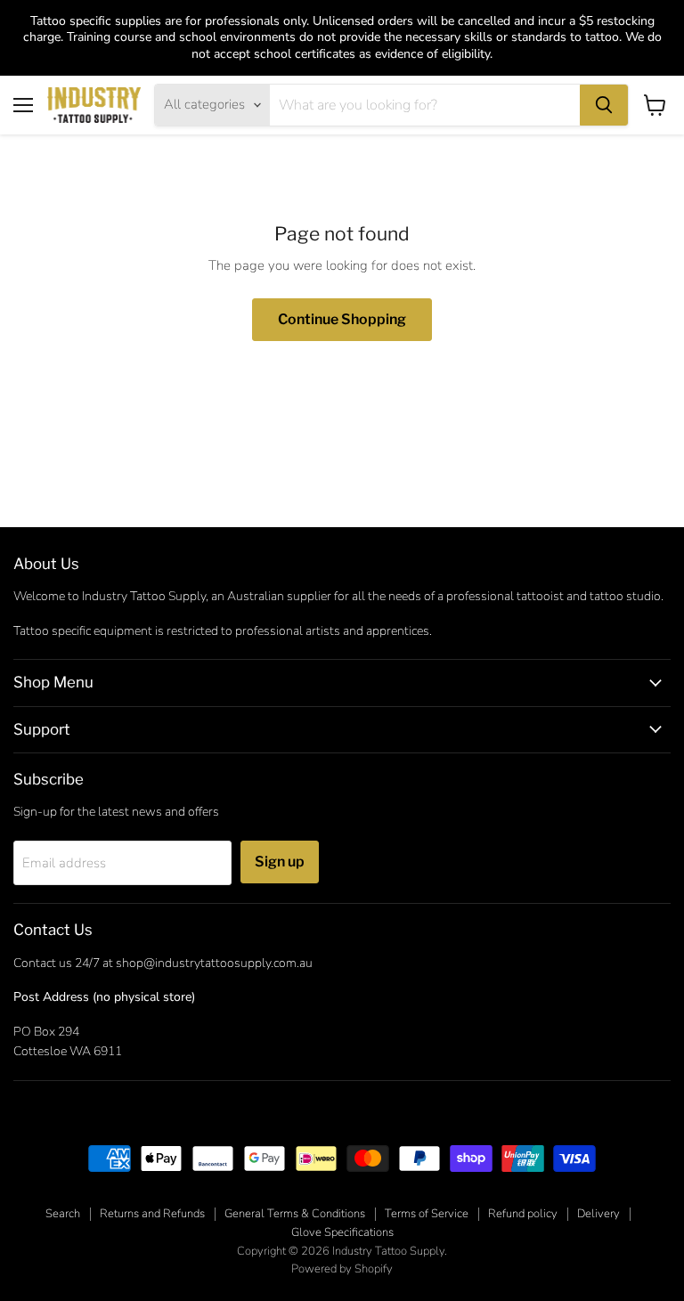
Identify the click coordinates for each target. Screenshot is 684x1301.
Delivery (598, 1214)
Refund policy (523, 1214)
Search (62, 1214)
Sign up (280, 861)
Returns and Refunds (152, 1214)
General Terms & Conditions (294, 1214)
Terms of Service (426, 1214)
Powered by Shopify (342, 1269)
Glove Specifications (342, 1232)
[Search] (604, 105)
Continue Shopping (342, 319)
